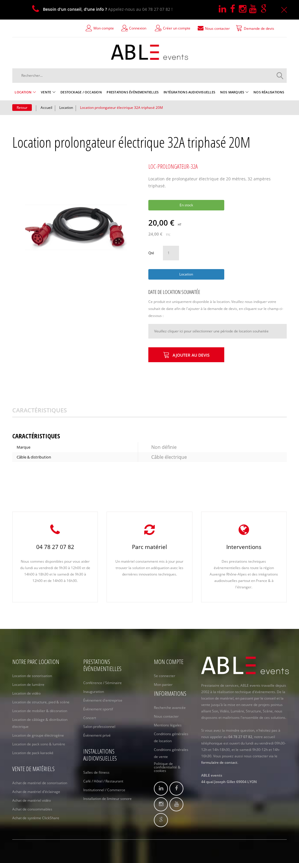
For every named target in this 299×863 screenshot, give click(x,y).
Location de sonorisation (32, 675)
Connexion (137, 28)
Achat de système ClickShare (35, 817)
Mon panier (163, 684)
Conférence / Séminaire (102, 682)
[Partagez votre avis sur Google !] (264, 9)
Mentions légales (168, 725)
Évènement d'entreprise (102, 700)
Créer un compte (176, 28)
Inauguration (93, 691)
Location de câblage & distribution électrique (39, 723)
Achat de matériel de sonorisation (39, 782)
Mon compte (103, 28)
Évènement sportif (98, 709)
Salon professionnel (99, 726)
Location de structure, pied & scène (40, 702)
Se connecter (164, 675)
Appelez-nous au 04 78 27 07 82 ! (108, 9)
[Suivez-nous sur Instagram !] (244, 9)
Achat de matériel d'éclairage (36, 791)
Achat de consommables (32, 809)
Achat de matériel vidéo (31, 800)
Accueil (46, 107)
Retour (22, 107)
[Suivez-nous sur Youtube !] (254, 9)
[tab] (46, 410)
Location (66, 107)
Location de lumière (28, 684)
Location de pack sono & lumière (38, 744)
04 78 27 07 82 (55, 547)
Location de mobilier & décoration (39, 710)
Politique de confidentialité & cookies (167, 767)
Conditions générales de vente (171, 753)
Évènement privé (97, 735)
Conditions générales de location (171, 737)
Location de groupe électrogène (38, 735)
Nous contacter (166, 716)
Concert (89, 717)
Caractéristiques (39, 410)
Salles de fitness (96, 772)
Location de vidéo (26, 693)
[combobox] (149, 75)
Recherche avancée (170, 707)
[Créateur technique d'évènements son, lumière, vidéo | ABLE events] (149, 52)
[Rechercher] (280, 76)
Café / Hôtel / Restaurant (103, 781)
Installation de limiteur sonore (107, 798)
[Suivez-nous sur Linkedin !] (224, 9)
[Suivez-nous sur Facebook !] (234, 9)
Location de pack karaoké (32, 752)
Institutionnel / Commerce (104, 789)
